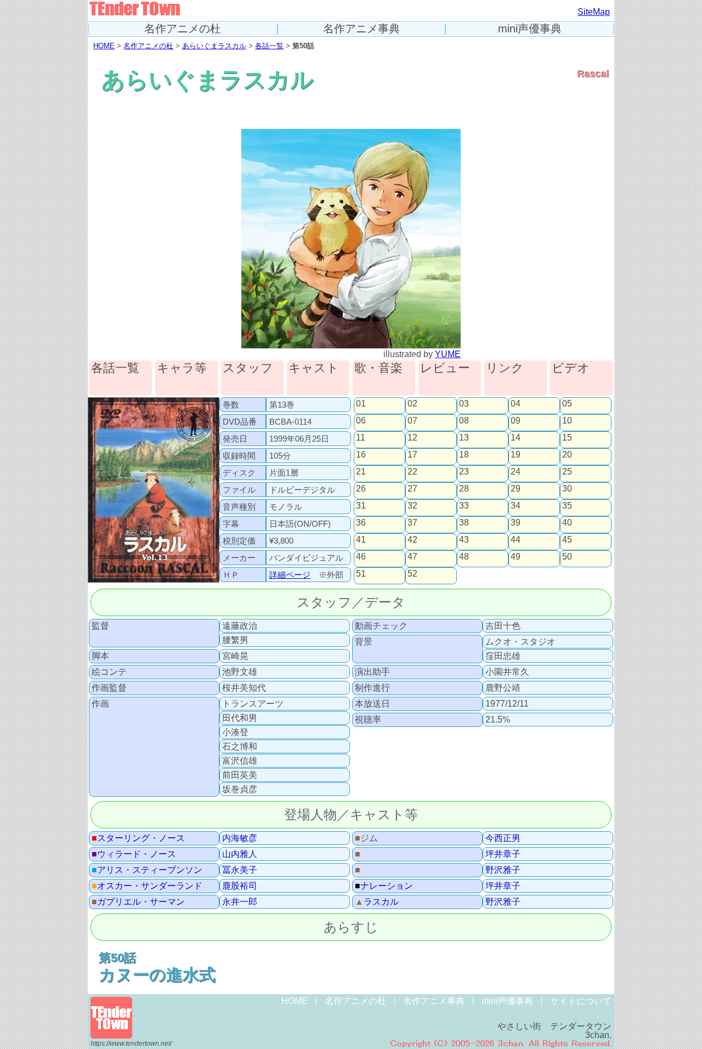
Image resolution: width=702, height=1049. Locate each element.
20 (567, 454)
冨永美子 (239, 870)
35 (567, 505)
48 (464, 556)
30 (567, 488)
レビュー (445, 368)
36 (361, 522)
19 (515, 454)
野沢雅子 (502, 870)
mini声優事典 (530, 29)
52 (412, 573)
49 (515, 556)
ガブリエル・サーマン (138, 902)
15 (567, 437)
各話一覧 (269, 46)
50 (567, 556)
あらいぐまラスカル (214, 46)
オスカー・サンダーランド (147, 886)
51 (361, 573)
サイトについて (581, 1001)
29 (515, 488)
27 (412, 488)
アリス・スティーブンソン (147, 870)
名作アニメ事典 (361, 29)
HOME (104, 46)
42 (412, 539)
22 (412, 471)
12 (412, 437)
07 (412, 420)
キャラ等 (182, 368)
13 (464, 437)
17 (412, 454)
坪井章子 (502, 854)
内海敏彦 (239, 838)
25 (567, 471)
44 (515, 539)
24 (515, 471)
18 (464, 454)
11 (360, 437)
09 (515, 420)
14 (515, 437)
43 (464, 539)
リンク (505, 368)
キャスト (313, 368)
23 (464, 471)
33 (464, 505)
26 (361, 488)
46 (361, 556)
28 (464, 488)
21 (361, 471)
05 (567, 403)
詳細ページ (289, 575)
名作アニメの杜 (182, 29)
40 (567, 522)
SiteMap (594, 11)
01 (361, 403)
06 (361, 420)
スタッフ (248, 368)
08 (464, 420)
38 (464, 522)
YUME (448, 354)
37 (412, 522)
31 (361, 505)
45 (567, 539)
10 (567, 420)
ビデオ (571, 368)
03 (464, 403)
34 (515, 505)
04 (515, 403)
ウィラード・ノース (134, 854)
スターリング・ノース (138, 838)
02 (412, 403)
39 (515, 522)
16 (361, 454)
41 (361, 539)
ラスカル (377, 902)
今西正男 (502, 838)
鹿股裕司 (239, 886)
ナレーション (384, 886)
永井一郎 (239, 902)
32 (412, 505)
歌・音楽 (378, 368)
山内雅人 (239, 854)
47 (412, 556)
